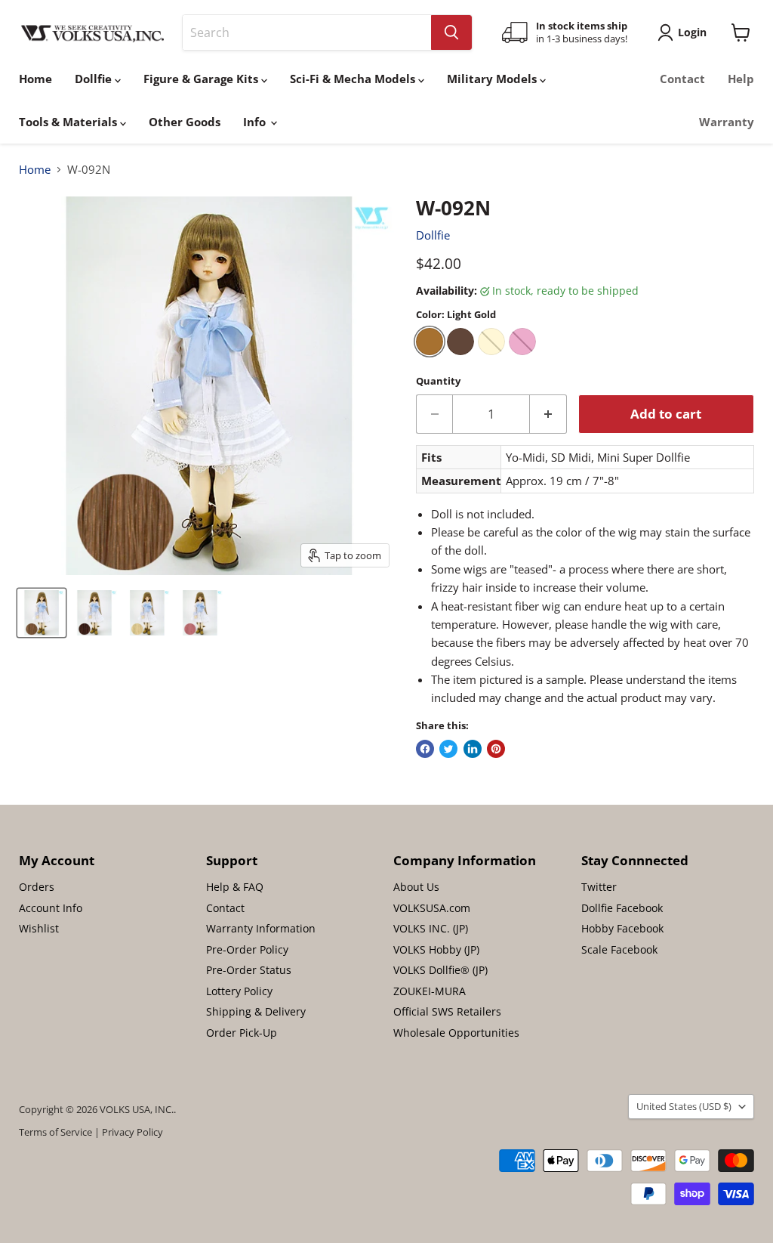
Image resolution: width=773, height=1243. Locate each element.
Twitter (599, 887)
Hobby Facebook (622, 928)
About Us (416, 887)
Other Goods (184, 121)
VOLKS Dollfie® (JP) (440, 970)
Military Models (493, 78)
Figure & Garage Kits (202, 78)
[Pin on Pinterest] (496, 749)
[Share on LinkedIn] (472, 749)
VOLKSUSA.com (431, 908)
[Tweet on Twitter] (448, 749)
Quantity (438, 381)
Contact (682, 78)
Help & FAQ (234, 887)
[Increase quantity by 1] (548, 413)
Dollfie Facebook (622, 908)
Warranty (726, 121)
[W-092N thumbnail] (41, 613)
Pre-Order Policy (247, 949)
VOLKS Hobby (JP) (436, 949)
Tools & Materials (69, 121)
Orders (36, 887)
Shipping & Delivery (256, 1011)
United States (683, 1106)
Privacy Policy (132, 1132)
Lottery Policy (239, 991)
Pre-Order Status (248, 970)
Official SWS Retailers (447, 1011)
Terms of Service (55, 1132)
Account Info (50, 908)
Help (741, 78)
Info (256, 121)
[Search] (451, 32)
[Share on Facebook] (425, 749)
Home (35, 78)
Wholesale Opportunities (456, 1032)
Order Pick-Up (241, 1032)
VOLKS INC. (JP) (430, 928)
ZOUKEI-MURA (429, 991)
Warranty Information (261, 928)
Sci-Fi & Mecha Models (354, 78)
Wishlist (39, 928)
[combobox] (307, 32)
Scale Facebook (619, 949)
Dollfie (95, 78)
